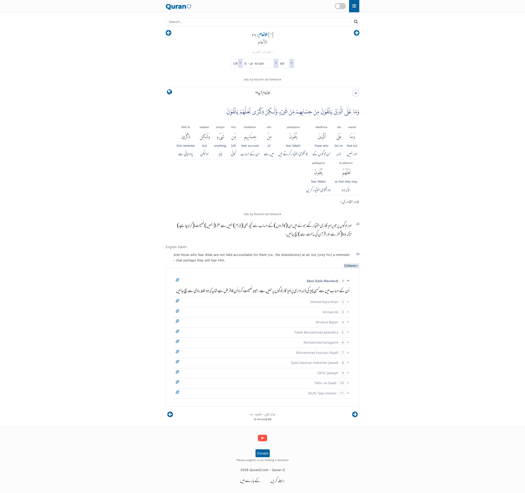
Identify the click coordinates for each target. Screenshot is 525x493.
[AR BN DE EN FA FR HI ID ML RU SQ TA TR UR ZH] (236, 63)
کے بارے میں (250, 481)
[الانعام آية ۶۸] (356, 33)
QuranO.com (259, 470)
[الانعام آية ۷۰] (168, 33)
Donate (262, 453)
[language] (169, 93)
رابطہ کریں (277, 481)
